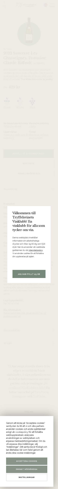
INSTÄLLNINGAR (27, 477)
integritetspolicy (36, 250)
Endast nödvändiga (26, 469)
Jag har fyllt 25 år (29, 274)
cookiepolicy (21, 432)
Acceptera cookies (26, 461)
